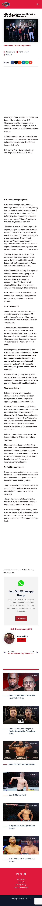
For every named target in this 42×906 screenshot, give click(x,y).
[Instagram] (24, 874)
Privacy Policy (21, 885)
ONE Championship (19, 629)
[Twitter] (21, 874)
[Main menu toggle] (37, 4)
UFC (30, 629)
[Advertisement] (21, 95)
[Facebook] (17, 874)
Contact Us (21, 879)
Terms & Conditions (21, 887)
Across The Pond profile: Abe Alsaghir (22, 764)
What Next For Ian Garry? (17, 795)
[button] (12, 62)
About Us (21, 882)
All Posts (21, 640)
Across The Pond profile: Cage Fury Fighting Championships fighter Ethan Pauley (22, 731)
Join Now (21, 619)
